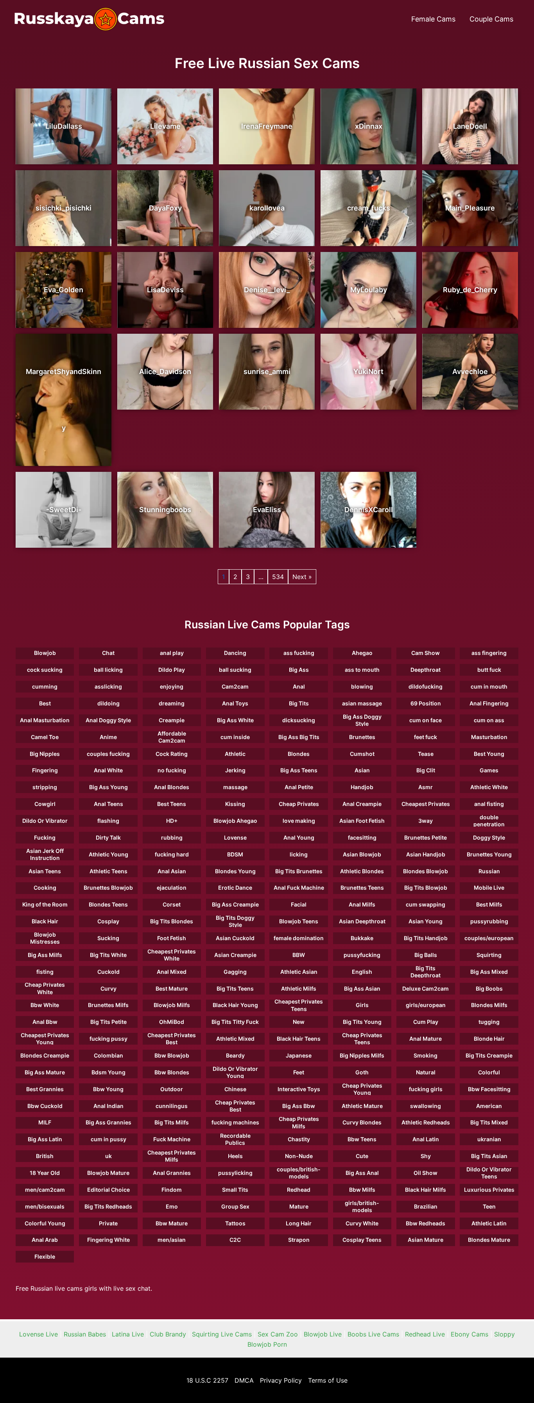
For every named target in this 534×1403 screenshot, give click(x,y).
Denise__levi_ (267, 290)
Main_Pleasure (470, 208)
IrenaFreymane (266, 126)
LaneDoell (470, 126)
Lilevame (165, 126)
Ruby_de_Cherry (470, 290)
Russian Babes (85, 1334)
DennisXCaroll (368, 509)
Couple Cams (491, 19)
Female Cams (433, 19)
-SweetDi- (63, 509)
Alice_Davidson (165, 371)
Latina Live (128, 1334)
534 (278, 577)
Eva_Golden (63, 290)
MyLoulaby (368, 290)
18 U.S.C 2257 (207, 1380)
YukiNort (368, 371)
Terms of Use (328, 1380)
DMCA (244, 1380)
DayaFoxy (165, 208)
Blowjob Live (323, 1334)
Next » (302, 577)
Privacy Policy (281, 1380)
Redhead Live (425, 1334)
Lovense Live (38, 1334)
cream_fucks (368, 208)
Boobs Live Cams (373, 1334)
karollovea (267, 208)
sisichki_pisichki (63, 208)
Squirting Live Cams (222, 1334)
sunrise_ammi (267, 371)
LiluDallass (63, 126)
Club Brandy (168, 1334)
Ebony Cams (469, 1334)
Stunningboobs (165, 509)
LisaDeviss (165, 290)
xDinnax (368, 126)
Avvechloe (470, 371)
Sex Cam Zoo (278, 1334)
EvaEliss (267, 509)
